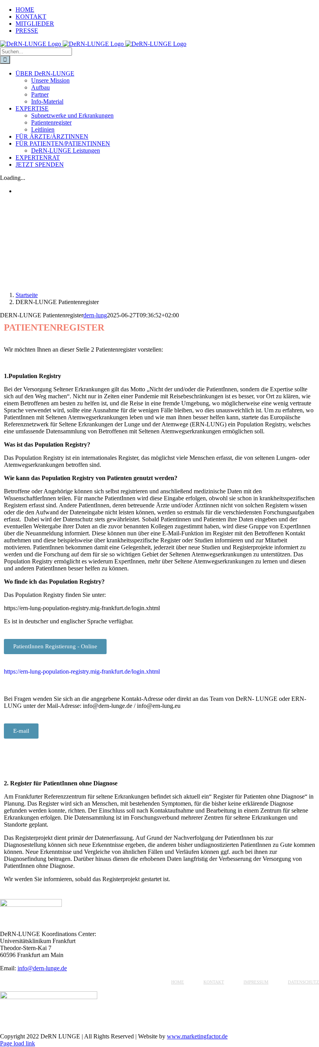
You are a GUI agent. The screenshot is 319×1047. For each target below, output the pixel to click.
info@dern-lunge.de (42, 968)
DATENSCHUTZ (303, 982)
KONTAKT (213, 982)
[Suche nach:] (36, 51)
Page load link (17, 1043)
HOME (177, 982)
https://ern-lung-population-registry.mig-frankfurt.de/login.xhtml (82, 671)
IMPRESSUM (256, 982)
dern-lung (95, 315)
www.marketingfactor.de (197, 1036)
